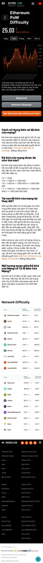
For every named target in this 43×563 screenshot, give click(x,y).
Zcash (9, 321)
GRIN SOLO (26, 497)
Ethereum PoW (12, 333)
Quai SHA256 (11, 368)
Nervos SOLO (26, 517)
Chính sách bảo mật (20, 554)
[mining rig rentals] (33, 550)
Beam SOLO (26, 510)
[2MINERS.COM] (4, 3)
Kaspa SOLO (26, 460)
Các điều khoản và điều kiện (9, 557)
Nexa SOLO (26, 468)
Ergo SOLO (25, 464)
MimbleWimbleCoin (14, 412)
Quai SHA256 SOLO (29, 525)
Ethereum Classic (13, 315)
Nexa (9, 424)
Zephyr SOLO (26, 484)
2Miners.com (11, 547)
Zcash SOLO (26, 473)
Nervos (9, 350)
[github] (30, 443)
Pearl (9, 430)
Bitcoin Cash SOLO (28, 521)
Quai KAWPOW (12, 362)
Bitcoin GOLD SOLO (29, 477)
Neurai (9, 339)
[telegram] (35, 443)
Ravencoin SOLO (28, 488)
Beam (9, 406)
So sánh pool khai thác (7, 554)
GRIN (9, 394)
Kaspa (9, 389)
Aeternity (10, 356)
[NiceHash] (21, 550)
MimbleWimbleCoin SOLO (31, 501)
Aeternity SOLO (27, 505)
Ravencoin (11, 383)
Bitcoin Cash (11, 345)
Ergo (9, 327)
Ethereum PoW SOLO (29, 452)
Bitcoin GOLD (12, 418)
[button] (33, 4)
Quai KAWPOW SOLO (29, 530)
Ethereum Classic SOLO (30, 456)
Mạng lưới (21, 98)
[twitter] (22, 443)
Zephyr (9, 400)
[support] (38, 559)
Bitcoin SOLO (26, 538)
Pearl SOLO (26, 534)
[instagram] (26, 443)
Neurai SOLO (26, 493)
